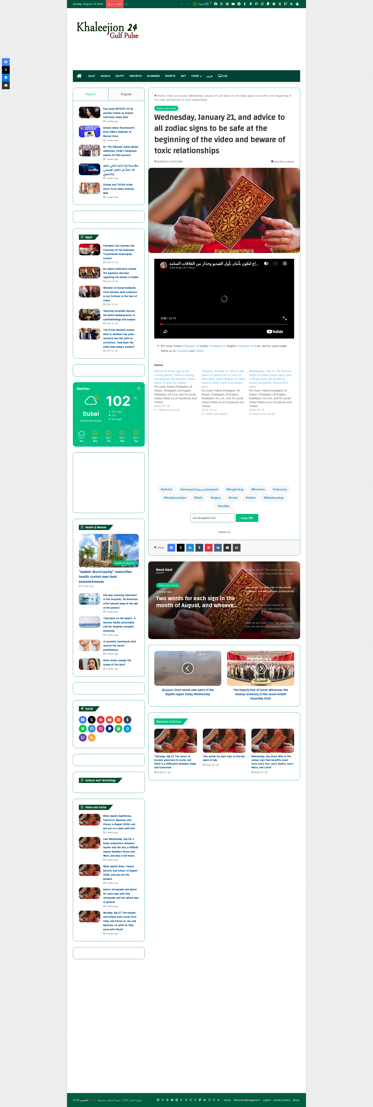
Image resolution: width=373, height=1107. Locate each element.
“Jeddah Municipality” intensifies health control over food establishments (105, 577)
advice (168, 489)
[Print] (237, 548)
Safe (199, 498)
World (105, 76)
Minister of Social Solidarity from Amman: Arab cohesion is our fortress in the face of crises (120, 294)
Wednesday (275, 498)
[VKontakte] (218, 548)
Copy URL (247, 518)
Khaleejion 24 (190, 345)
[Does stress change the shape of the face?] (89, 664)
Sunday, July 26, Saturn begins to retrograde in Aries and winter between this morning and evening (196, 602)
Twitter (199, 350)
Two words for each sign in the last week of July (224, 758)
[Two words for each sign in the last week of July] (224, 741)
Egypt (120, 76)
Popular (126, 94)
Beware (259, 489)
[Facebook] (171, 548)
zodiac (225, 506)
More (195, 76)
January (281, 489)
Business (153, 76)
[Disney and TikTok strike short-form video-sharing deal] (89, 188)
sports (170, 76)
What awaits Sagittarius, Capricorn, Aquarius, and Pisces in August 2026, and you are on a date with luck (119, 822)
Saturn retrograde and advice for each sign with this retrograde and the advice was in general (121, 896)
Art (183, 76)
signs (217, 498)
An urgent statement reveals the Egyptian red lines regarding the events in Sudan (120, 273)
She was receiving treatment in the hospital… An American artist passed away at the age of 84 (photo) (120, 601)
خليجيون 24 (82, 1100)
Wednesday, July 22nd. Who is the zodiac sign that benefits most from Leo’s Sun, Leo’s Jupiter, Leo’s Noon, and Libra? (272, 762)
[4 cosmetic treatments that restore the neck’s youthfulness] (89, 645)
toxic (234, 498)
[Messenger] (6, 77)
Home (161, 95)
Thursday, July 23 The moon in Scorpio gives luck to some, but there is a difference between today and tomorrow (175, 762)
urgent (267, 1100)
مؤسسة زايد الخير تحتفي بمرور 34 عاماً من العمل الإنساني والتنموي (120, 170)
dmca (296, 1100)
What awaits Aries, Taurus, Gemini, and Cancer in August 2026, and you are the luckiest (120, 873)
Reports (136, 76)
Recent (90, 94)
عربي (210, 76)
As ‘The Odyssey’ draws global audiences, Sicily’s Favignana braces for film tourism (120, 151)
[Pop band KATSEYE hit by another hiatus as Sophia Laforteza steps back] (89, 112)
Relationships (176, 498)
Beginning (235, 489)
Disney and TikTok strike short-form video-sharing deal (118, 189)
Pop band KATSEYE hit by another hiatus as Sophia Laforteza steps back (118, 113)
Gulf (91, 76)
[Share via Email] (227, 548)
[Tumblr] (199, 548)
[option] (224, 600)
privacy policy (282, 1100)
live (224, 76)
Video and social (176, 95)
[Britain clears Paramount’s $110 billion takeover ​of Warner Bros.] (89, 131)
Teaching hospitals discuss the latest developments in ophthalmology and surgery (119, 315)
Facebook (183, 350)
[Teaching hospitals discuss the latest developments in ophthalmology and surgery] (89, 314)
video (252, 498)
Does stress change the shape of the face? (117, 662)
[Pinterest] (209, 548)
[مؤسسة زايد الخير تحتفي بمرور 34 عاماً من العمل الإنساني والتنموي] (89, 169)
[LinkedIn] (190, 548)
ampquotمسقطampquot (200, 489)
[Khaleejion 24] (107, 29)
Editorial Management (247, 1100)
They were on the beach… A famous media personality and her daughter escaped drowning (119, 624)
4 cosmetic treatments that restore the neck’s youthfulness (119, 645)
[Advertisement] (225, 39)
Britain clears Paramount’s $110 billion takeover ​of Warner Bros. (119, 132)
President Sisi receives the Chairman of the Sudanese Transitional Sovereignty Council (118, 252)
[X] (181, 548)
